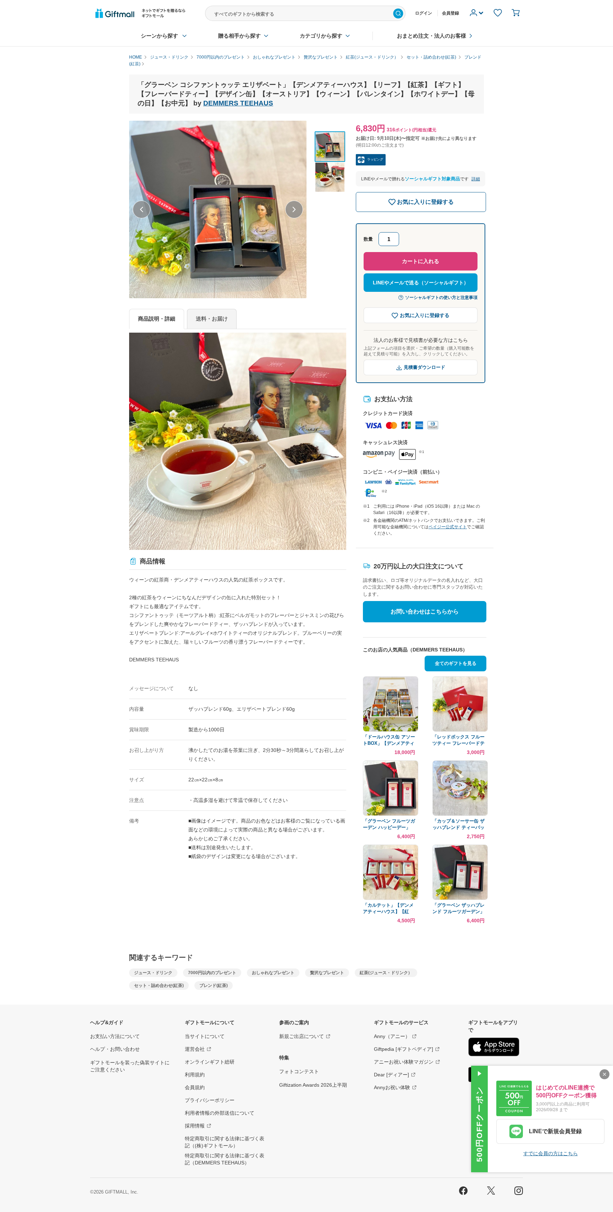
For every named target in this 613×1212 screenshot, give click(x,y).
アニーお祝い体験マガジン (403, 1062)
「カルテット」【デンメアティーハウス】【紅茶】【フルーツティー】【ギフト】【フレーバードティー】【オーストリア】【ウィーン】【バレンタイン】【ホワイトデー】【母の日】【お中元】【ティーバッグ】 (388, 908)
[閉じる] (604, 1074)
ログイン (423, 13)
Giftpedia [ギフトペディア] (403, 1049)
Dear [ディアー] (391, 1074)
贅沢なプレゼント (327, 972)
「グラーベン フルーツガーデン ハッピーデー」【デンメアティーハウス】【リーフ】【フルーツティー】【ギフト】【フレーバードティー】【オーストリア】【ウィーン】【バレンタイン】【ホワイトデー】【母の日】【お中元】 (389, 824)
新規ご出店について (301, 1036)
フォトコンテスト (299, 1071)
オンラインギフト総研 (209, 1062)
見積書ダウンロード (424, 367)
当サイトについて (205, 1036)
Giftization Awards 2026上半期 (313, 1085)
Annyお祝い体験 (392, 1087)
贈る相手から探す (239, 36)
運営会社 (195, 1049)
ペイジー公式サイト (448, 526)
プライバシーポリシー (209, 1100)
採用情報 (195, 1126)
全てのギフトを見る (455, 663)
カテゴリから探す (321, 36)
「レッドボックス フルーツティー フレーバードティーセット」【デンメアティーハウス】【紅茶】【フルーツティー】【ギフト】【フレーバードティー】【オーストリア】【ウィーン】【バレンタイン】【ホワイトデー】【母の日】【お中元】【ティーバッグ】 (458, 740)
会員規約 (195, 1087)
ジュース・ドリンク (153, 972)
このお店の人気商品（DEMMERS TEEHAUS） (415, 650)
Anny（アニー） (392, 1036)
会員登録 (450, 13)
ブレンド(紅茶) (213, 985)
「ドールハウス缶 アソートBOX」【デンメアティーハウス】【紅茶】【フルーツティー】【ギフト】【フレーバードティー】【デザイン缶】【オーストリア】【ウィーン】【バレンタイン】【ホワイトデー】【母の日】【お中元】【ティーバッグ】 (389, 740)
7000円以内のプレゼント (212, 972)
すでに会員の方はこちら (550, 1153)
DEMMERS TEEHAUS (238, 103)
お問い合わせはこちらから (425, 611)
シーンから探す (159, 36)
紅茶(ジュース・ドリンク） (386, 972)
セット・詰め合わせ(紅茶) (159, 985)
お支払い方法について (115, 1036)
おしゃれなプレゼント (273, 972)
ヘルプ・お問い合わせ (115, 1049)
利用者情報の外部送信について (219, 1113)
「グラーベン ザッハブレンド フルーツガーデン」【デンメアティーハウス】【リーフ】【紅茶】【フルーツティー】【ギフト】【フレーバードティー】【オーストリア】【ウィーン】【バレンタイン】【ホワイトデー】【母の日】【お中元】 (458, 908)
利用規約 (195, 1074)
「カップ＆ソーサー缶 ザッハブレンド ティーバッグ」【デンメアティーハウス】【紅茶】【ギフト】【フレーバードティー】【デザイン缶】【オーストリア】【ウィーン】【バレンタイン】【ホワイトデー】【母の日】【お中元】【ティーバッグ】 (458, 824)
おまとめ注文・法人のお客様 (431, 36)
